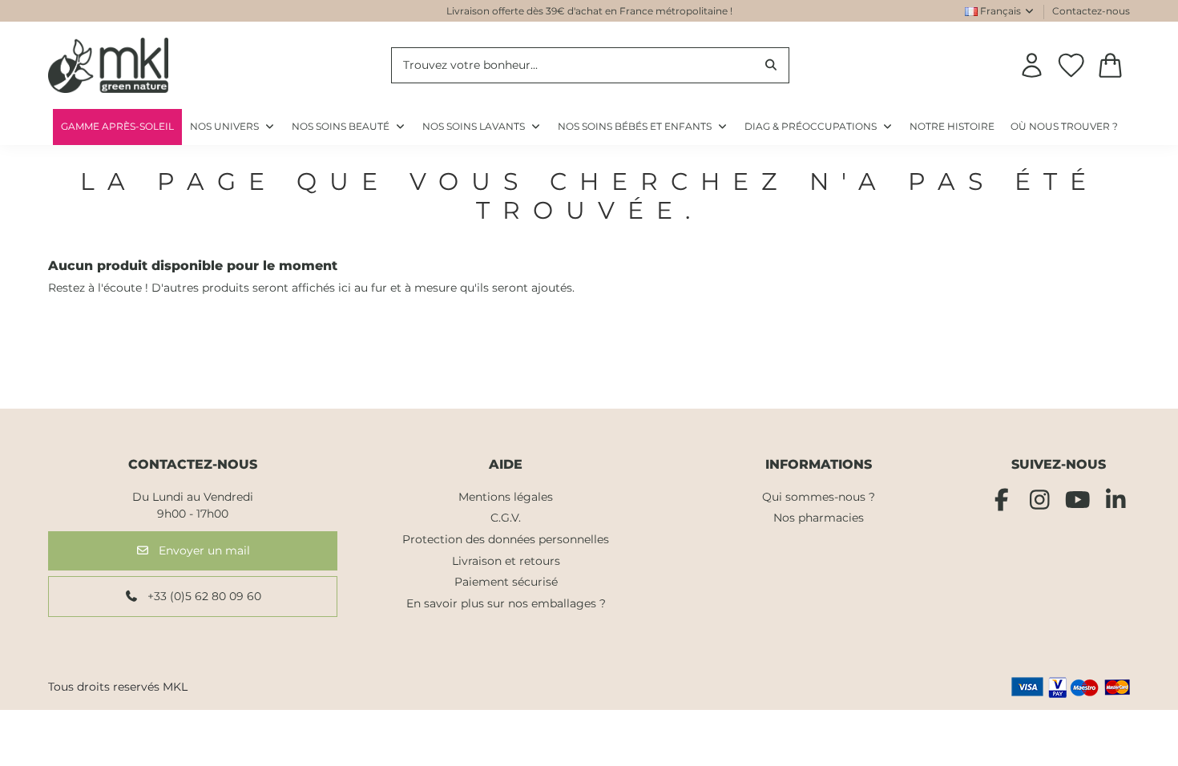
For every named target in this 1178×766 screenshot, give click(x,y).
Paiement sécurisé (506, 581)
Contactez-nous (1091, 11)
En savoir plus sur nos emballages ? (506, 603)
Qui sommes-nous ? (818, 497)
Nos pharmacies (818, 517)
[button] (819, 127)
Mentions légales (505, 497)
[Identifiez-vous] (1032, 65)
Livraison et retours (506, 561)
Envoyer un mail (202, 550)
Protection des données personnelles (505, 539)
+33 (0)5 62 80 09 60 (202, 596)
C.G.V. (505, 517)
